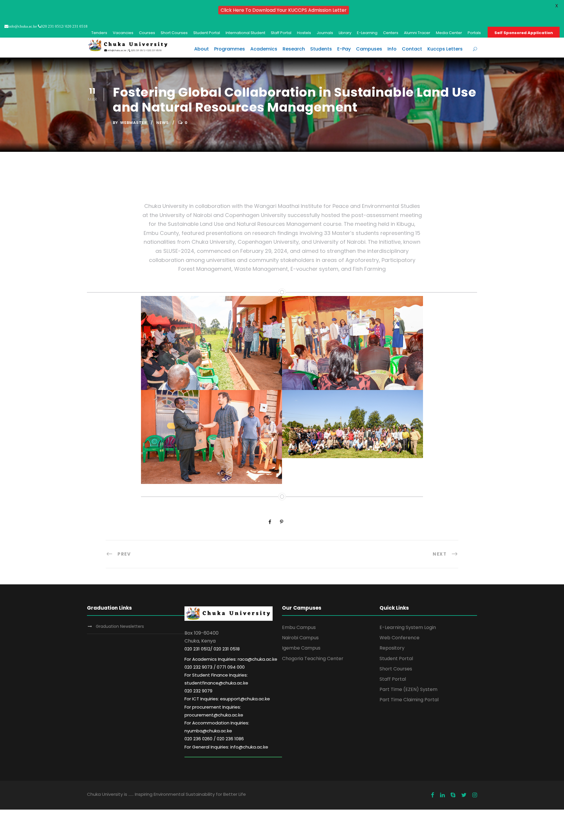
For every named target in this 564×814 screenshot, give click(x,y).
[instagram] (474, 795)
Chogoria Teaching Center (312, 658)
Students (321, 49)
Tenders (99, 33)
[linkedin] (442, 795)
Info (392, 49)
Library (345, 33)
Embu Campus (299, 627)
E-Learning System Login (408, 627)
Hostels (304, 33)
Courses (147, 33)
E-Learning (367, 33)
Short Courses (174, 33)
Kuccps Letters (445, 49)
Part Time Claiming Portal (409, 699)
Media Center (449, 33)
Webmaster (133, 122)
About (201, 49)
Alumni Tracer (417, 33)
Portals (474, 33)
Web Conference (399, 637)
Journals (325, 33)
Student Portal (206, 33)
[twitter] (463, 795)
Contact (412, 49)
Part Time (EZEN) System (408, 689)
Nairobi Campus (300, 637)
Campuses (369, 49)
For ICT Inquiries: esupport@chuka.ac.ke (227, 699)
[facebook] (432, 795)
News (162, 122)
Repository (392, 648)
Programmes (229, 49)
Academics (263, 49)
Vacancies (123, 33)
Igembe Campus (301, 648)
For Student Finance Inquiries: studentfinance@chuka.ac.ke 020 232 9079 (216, 683)
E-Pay (344, 49)
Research (294, 49)
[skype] (453, 795)
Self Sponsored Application (523, 33)
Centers (390, 33)
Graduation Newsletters (120, 626)
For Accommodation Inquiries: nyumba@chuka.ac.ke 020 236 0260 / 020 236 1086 (216, 731)
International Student (245, 33)
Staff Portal (281, 33)
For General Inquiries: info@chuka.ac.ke (226, 747)
